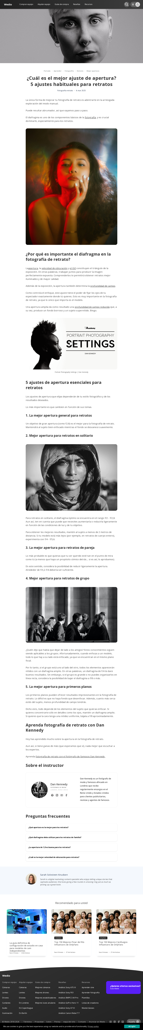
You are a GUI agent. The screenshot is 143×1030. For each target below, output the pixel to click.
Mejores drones (42, 992)
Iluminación (7, 1013)
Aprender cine (88, 987)
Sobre (49, 1022)
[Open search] (126, 4)
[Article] (27, 921)
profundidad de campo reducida (92, 306)
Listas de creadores (90, 1003)
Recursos (86, 982)
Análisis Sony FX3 (66, 992)
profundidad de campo (102, 285)
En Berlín (23, 1013)
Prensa (57, 1022)
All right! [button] (131, 1026)
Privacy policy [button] (93, 1026)
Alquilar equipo (44, 4)
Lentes (5, 992)
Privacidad (39, 1022)
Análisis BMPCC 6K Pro (68, 997)
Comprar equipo (26, 4)
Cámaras (6, 987)
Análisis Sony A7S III (67, 987)
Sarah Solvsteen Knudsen (54, 874)
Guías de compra (62, 4)
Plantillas (86, 997)
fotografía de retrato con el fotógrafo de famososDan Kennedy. (70, 756)
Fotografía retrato (65, 91)
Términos (27, 1022)
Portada (47, 71)
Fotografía (69, 71)
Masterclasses (88, 1008)
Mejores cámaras (42, 987)
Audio (4, 1008)
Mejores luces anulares (45, 1003)
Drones (5, 997)
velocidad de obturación (55, 268)
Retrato (80, 71)
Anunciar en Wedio (97, 1022)
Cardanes (6, 1003)
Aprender (57, 71)
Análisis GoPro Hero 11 (69, 1003)
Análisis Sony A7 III (67, 1008)
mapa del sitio (69, 1022)
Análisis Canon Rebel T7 (69, 1013)
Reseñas (76, 4)
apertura (33, 268)
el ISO (73, 268)
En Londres (24, 1003)
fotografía (90, 117)
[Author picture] (31, 879)
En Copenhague (26, 1008)
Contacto (82, 1022)
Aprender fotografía (90, 992)
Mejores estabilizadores (45, 997)
